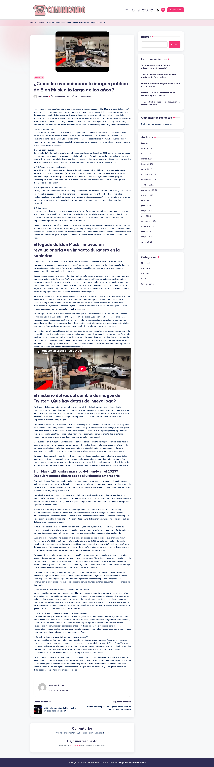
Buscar (146, 36)
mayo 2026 (146, 148)
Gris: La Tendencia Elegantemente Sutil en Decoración (160, 85)
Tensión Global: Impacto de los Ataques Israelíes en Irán (160, 103)
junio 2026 (146, 143)
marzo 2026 (147, 158)
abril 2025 (146, 216)
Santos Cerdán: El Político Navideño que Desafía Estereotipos (158, 75)
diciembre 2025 (148, 174)
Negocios (145, 268)
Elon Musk (39, 78)
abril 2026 (146, 153)
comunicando (58, 685)
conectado (75, 745)
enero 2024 (146, 242)
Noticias (145, 273)
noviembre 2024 (148, 221)
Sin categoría (147, 284)
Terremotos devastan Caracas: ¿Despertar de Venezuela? (156, 66)
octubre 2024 (147, 226)
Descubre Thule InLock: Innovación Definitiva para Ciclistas (158, 94)
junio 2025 (146, 205)
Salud (143, 278)
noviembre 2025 (148, 179)
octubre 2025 (147, 184)
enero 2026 (146, 169)
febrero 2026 (147, 164)
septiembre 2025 (149, 190)
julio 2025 (145, 200)
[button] (175, 9)
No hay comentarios (83, 96)
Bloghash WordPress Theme (132, 762)
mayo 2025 (146, 210)
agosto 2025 (147, 195)
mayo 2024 (146, 236)
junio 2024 (146, 231)
